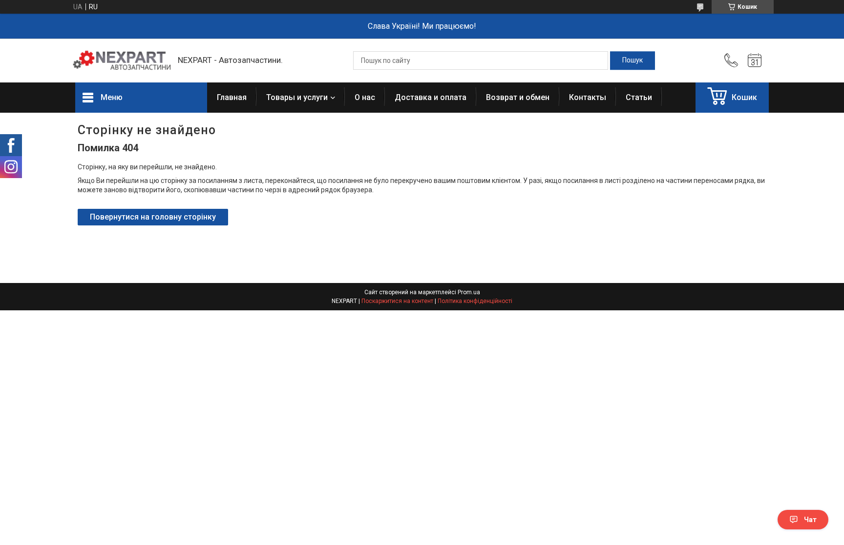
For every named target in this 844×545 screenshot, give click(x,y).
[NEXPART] (121, 60)
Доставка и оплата (430, 97)
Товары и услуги (297, 97)
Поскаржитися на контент (397, 301)
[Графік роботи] (754, 60)
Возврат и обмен (517, 97)
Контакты (587, 97)
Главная (232, 97)
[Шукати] (632, 60)
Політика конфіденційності (475, 301)
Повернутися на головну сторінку (153, 217)
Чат (810, 520)
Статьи (639, 97)
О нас (365, 97)
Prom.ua (469, 292)
